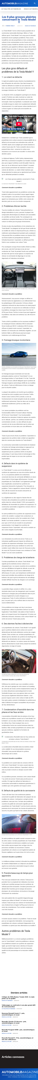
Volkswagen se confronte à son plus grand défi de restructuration (18, 1006)
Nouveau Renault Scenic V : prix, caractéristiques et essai (13, 1014)
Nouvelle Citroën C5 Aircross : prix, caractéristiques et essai (14, 1022)
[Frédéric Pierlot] (3, 26)
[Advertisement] (19, 976)
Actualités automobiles (8, 1008)
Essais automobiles (30, 25)
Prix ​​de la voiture (6, 1017)
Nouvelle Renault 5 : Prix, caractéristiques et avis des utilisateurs (17, 1038)
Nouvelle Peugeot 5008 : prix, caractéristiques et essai (18, 1030)
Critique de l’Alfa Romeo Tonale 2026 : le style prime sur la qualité (18, 997)
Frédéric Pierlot (10, 25)
